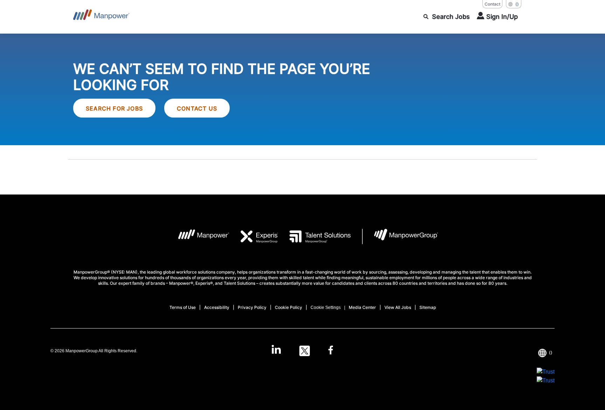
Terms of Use (182, 307)
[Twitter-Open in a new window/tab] (305, 351)
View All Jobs (397, 307)
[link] (302, 351)
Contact (492, 4)
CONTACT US (197, 108)
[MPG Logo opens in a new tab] (400, 236)
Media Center (362, 307)
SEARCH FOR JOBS (114, 108)
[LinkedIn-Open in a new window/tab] (276, 350)
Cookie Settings (326, 307)
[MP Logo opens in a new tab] (198, 236)
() (517, 4)
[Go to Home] (101, 17)
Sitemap (427, 307)
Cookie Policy (288, 307)
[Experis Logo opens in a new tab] (253, 236)
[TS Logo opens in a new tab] (314, 236)
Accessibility (216, 307)
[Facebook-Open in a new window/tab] (330, 351)
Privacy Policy (252, 307)
